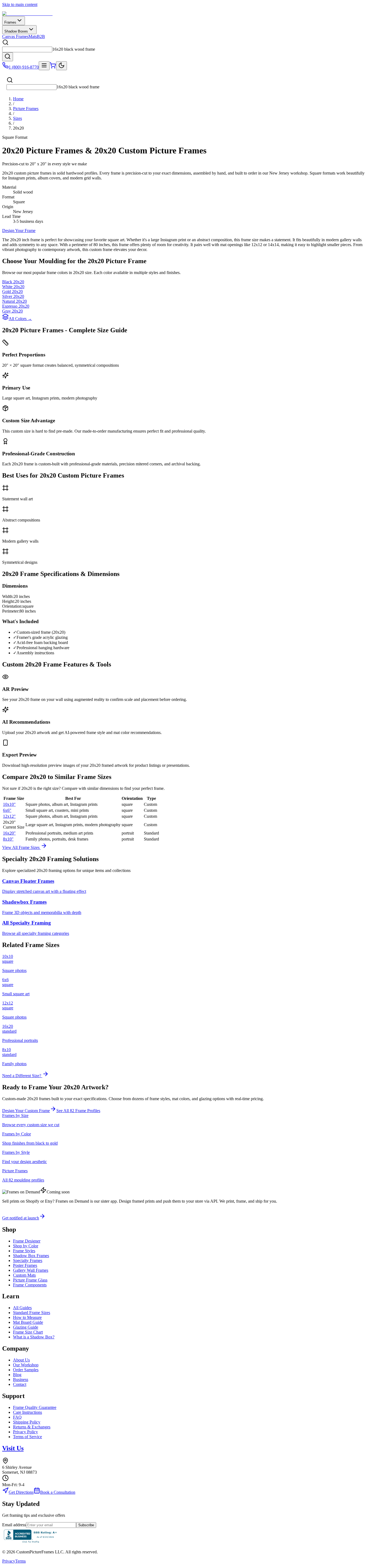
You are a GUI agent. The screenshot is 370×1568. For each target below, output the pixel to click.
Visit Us (13, 1448)
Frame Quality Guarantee (34, 1407)
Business (20, 1379)
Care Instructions (27, 1412)
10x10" (9, 804)
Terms (20, 1561)
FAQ (17, 1417)
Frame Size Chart (28, 1332)
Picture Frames (25, 108)
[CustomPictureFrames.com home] (27, 13)
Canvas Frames (15, 36)
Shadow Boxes (16, 31)
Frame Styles (24, 1250)
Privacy (8, 1561)
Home (18, 98)
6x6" (7, 810)
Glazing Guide (25, 1327)
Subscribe (86, 1525)
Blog (17, 1374)
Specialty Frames (27, 1260)
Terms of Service (27, 1436)
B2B (41, 36)
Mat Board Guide (28, 1322)
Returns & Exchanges (31, 1427)
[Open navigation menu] (44, 65)
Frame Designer (26, 1241)
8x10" (8, 839)
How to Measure (27, 1317)
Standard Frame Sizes (31, 1312)
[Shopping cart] (53, 67)
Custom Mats (24, 1275)
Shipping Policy (26, 1422)
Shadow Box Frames (31, 1255)
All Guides (22, 1307)
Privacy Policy (25, 1431)
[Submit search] (7, 56)
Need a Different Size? (22, 1075)
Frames (10, 22)
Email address (14, 1524)
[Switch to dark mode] (61, 65)
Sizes (17, 118)
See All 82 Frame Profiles (78, 1110)
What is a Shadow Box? (33, 1337)
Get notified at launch (20, 1218)
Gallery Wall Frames (30, 1270)
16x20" (9, 833)
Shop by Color (25, 1246)
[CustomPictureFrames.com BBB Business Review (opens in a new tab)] (30, 1542)
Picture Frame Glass (30, 1280)
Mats (32, 36)
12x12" (9, 816)
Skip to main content (19, 4)
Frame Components (30, 1285)
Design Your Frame (18, 230)
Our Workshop (25, 1365)
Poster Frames (25, 1265)
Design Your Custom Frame (26, 1110)
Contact (19, 1384)
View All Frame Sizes (21, 847)
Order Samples (25, 1369)
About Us (21, 1360)
